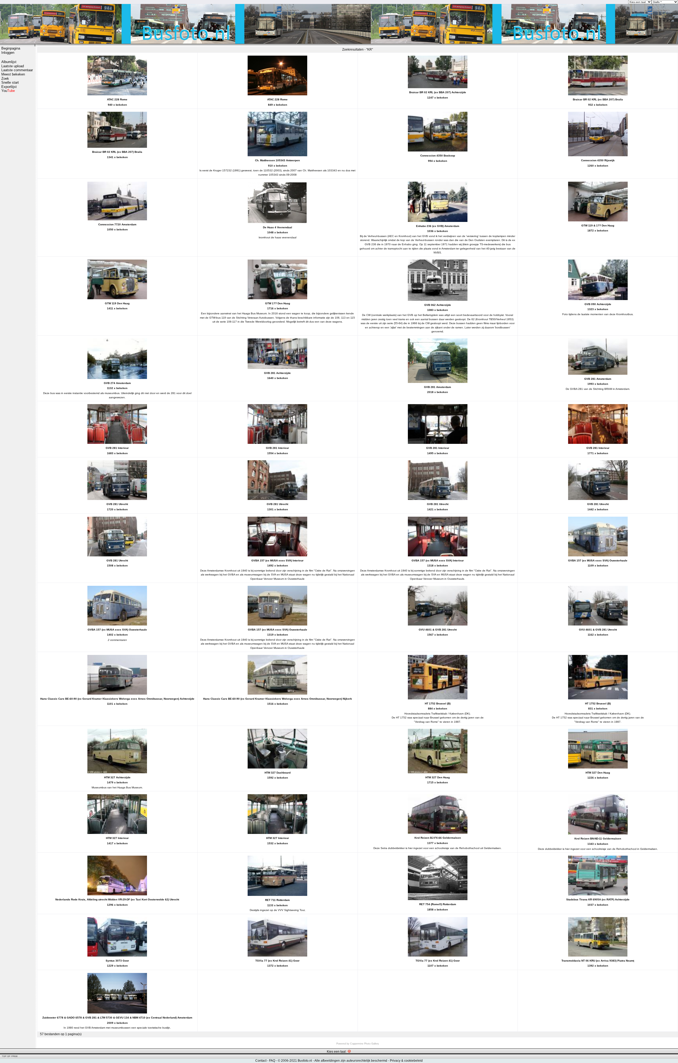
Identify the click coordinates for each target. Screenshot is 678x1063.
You (8, 91)
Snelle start (10, 82)
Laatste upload (12, 66)
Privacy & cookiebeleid (406, 1060)
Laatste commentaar (17, 70)
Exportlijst (9, 87)
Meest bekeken (13, 74)
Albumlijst (8, 62)
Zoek (5, 79)
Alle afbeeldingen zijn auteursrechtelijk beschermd (350, 1060)
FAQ (272, 1060)
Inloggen (7, 53)
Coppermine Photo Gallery (364, 1043)
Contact (260, 1060)
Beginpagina (10, 48)
